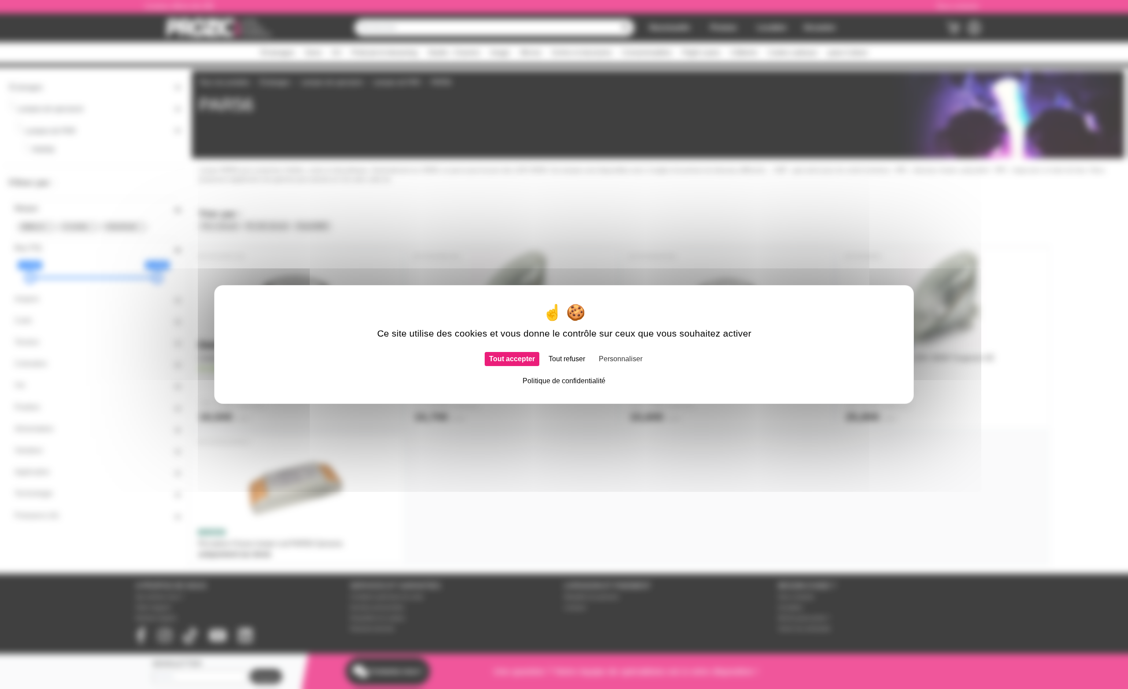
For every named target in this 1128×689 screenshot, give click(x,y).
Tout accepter (512, 359)
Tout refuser (567, 359)
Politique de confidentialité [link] (564, 381)
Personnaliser (620, 359)
